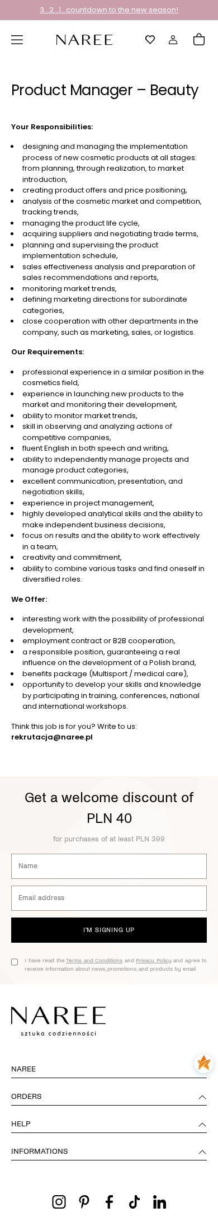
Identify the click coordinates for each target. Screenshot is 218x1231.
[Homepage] (84, 39)
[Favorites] (150, 39)
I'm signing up (109, 929)
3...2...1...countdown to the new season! (109, 9)
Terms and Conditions (94, 960)
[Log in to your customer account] (173, 39)
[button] (17, 39)
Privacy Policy (154, 960)
